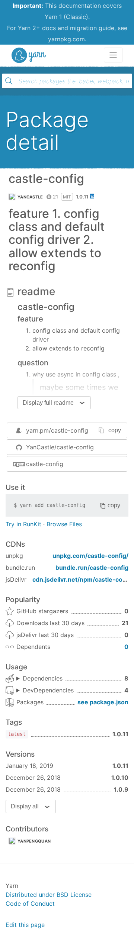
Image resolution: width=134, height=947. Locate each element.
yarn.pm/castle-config (57, 430)
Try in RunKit (23, 524)
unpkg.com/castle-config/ (90, 555)
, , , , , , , (39, 679)
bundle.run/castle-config (91, 567)
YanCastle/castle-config (60, 447)
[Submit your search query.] (9, 81)
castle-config (44, 464)
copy (114, 430)
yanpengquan (34, 841)
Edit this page (25, 924)
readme (36, 291)
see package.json (102, 702)
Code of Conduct (30, 903)
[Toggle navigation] (113, 55)
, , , (45, 690)
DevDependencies (48, 690)
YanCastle (30, 197)
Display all (25, 806)
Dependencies (43, 678)
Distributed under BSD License (49, 894)
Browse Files (64, 524)
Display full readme (48, 403)
